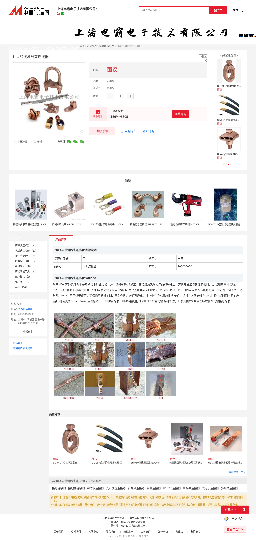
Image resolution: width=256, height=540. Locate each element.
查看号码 (180, 114)
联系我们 (76, 531)
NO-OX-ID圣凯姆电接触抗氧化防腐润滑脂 (230, 224)
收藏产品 (22, 141)
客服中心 (93, 531)
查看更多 (28, 331)
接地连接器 (59, 488)
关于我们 (58, 531)
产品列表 (92, 46)
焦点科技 (133, 536)
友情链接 (195, 531)
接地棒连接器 (76, 488)
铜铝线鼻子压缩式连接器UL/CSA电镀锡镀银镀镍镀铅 (41, 224)
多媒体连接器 (229, 488)
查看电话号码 (25, 309)
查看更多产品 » (237, 472)
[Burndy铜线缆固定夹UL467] (229, 139)
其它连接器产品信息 (113, 518)
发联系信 (102, 131)
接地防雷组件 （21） (26, 256)
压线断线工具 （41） (26, 271)
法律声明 (163, 531)
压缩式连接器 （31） (26, 245)
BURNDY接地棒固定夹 (229, 86)
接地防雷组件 (106, 46)
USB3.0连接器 (172, 488)
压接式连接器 (191, 488)
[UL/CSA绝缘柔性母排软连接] (229, 105)
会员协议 (145, 531)
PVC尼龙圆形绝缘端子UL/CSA (107, 224)
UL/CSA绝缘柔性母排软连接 (232, 120)
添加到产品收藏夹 (22, 348)
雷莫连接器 (154, 488)
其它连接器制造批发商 (142, 518)
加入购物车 (128, 131)
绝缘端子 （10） (24, 266)
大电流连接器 (210, 488)
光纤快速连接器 (116, 488)
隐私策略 (128, 531)
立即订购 (148, 131)
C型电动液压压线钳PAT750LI (184, 224)
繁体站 (179, 531)
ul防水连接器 (95, 488)
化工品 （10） (23, 282)
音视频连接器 (136, 488)
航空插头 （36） (24, 276)
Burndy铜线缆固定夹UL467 (232, 154)
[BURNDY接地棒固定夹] (229, 71)
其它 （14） (21, 287)
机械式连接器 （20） (26, 250)
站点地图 (111, 531)
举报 (39, 141)
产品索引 (18, 343)
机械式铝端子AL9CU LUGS (66, 224)
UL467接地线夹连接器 (133, 522)
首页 (82, 46)
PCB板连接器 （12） (26, 261)
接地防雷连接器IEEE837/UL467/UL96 (150, 224)
